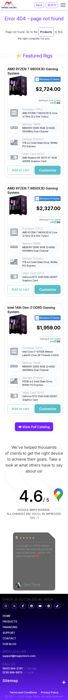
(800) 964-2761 (12, 668)
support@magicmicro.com (18, 656)
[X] (14, 606)
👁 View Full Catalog (34, 427)
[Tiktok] (57, 606)
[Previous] (8, 526)
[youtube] (40, 606)
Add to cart (20, 170)
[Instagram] (6, 606)
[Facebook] (23, 606)
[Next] (16, 526)
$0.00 (51, 5)
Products (46, 32)
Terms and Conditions (23, 692)
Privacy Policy (49, 692)
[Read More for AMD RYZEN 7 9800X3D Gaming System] (34, 120)
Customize (47, 170)
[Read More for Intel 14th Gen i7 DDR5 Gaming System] (34, 359)
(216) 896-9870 (12, 672)
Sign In (39, 5)
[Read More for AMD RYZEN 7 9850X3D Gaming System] (34, 240)
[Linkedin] (31, 606)
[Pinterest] (49, 606)
